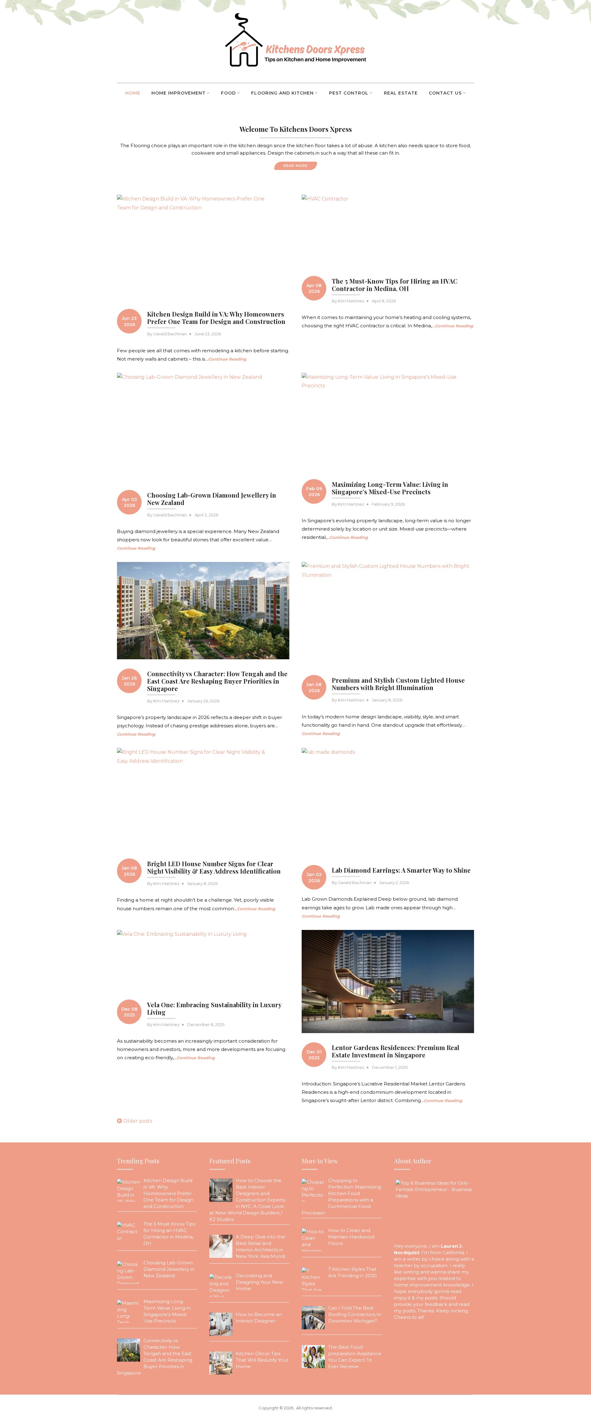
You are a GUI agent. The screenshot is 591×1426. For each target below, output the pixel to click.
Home (132, 93)
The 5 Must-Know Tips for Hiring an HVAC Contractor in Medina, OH (394, 285)
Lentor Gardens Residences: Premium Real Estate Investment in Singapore (395, 1051)
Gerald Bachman (170, 333)
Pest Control (348, 93)
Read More (295, 166)
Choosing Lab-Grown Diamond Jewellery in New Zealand (211, 499)
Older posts (137, 1121)
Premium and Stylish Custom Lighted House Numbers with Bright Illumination (398, 684)
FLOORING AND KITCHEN (282, 93)
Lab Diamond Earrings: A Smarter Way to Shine (401, 870)
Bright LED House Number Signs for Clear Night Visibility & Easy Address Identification (214, 867)
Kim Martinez (351, 300)
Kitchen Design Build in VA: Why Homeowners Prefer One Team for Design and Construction (216, 317)
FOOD (228, 93)
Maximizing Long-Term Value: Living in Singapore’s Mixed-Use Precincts (390, 488)
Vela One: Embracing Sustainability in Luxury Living (214, 1008)
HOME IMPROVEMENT (178, 93)
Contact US (445, 93)
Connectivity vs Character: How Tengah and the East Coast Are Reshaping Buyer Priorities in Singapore (217, 681)
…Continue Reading (225, 359)
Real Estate (401, 93)
